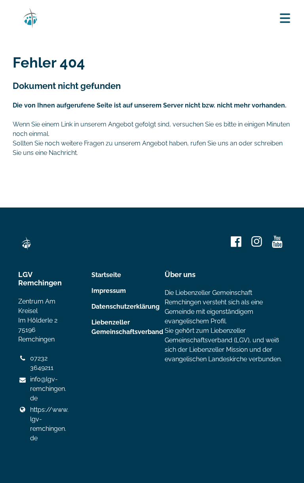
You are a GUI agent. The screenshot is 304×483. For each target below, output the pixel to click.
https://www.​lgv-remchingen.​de (48, 424)
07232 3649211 (41, 363)
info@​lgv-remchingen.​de (48, 388)
